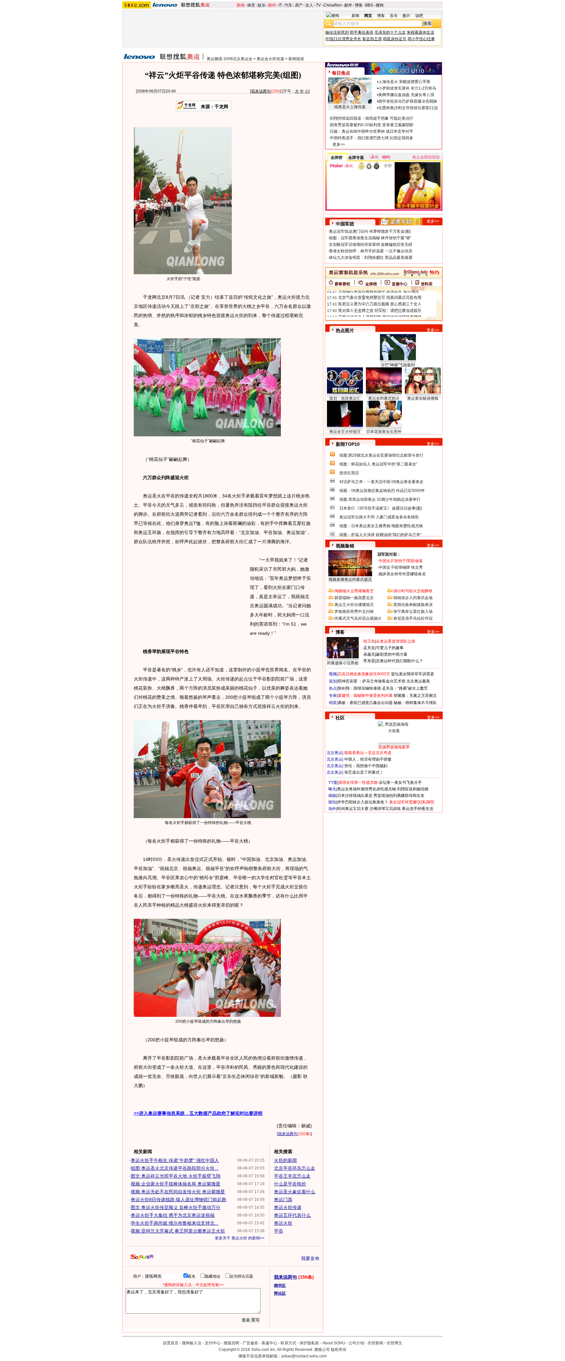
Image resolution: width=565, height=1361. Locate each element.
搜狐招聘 (231, 1343)
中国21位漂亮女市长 (343, 39)
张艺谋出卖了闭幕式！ (364, 772)
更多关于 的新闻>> (240, 1238)
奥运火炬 (283, 1223)
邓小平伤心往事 (421, 39)
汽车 (288, 5)
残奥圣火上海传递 (350, 107)
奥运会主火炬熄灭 (345, 431)
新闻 (241, 5)
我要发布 (310, 1258)
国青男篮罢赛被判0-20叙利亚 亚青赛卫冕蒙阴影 (372, 125)
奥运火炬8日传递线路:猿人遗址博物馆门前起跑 (178, 1199)
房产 (299, 5)
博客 (359, 5)
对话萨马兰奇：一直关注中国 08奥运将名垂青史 (381, 481)
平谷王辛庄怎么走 (292, 1176)
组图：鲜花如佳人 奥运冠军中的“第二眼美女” (378, 464)
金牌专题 (356, 157)
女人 (309, 5)
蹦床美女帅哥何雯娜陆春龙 (402, 574)
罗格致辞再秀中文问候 (354, 611)
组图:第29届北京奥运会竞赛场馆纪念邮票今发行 (381, 455)
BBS (369, 5)
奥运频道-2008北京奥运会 (229, 59)
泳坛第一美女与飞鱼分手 (400, 782)
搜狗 (380, 5)
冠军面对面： (389, 554)
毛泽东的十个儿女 (390, 32)
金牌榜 (336, 157)
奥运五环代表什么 (292, 1215)
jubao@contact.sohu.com (304, 1356)
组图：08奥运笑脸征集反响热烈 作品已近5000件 (382, 490)
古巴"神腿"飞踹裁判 (398, 365)
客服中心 (269, 1343)
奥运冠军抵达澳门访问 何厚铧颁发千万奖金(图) (370, 231)
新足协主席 (372, 39)
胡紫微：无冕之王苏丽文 (415, 695)
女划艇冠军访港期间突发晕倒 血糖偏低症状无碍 (370, 244)
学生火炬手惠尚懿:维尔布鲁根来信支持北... (174, 1223)
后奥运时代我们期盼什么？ (399, 661)
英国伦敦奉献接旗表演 (413, 604)
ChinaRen (332, 5)
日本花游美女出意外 (384, 431)
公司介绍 (356, 1343)
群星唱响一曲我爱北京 (354, 598)
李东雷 (369, 661)
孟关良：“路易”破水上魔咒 (405, 688)
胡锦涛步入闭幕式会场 (413, 598)
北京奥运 (334, 752)
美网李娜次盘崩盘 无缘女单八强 (406, 94)
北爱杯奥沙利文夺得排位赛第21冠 (408, 108)
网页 (368, 15)
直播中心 (399, 284)
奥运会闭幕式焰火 (384, 398)
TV (318, 5)
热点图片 (345, 330)
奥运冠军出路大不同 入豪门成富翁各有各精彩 (379, 517)
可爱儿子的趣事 (389, 648)
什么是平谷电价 (290, 1183)
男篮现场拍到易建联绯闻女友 (398, 795)
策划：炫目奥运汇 (345, 398)
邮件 (348, 5)
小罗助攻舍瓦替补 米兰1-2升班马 (407, 88)
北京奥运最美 (418, 681)
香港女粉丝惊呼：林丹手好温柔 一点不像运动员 (370, 251)
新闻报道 (296, 59)
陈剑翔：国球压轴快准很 (359, 688)
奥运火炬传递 (287, 1207)
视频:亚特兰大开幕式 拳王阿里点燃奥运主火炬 (178, 1231)
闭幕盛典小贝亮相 (342, 663)
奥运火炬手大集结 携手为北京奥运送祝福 (172, 1215)
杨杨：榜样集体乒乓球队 (415, 702)
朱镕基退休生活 (420, 32)
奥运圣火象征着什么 (294, 1191)
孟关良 (369, 648)
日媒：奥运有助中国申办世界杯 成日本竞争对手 (371, 131)
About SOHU (333, 1343)
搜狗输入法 (191, 1343)
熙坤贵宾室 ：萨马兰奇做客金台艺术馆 (371, 681)
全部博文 (394, 1343)
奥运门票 (283, 1199)
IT (280, 5)
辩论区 (280, 1293)
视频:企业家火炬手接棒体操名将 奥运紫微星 (175, 1183)
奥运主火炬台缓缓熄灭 (354, 604)
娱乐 (261, 5)
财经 (272, 5)
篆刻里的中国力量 (391, 654)
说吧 (419, 15)
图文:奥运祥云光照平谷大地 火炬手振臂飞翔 (175, 1176)
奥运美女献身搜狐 (422, 398)
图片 (406, 15)
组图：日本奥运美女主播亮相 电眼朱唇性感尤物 (381, 526)
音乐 (394, 15)
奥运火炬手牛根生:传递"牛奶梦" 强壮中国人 (175, 1160)
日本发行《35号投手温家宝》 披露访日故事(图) (380, 508)
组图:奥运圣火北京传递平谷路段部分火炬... (174, 1168)
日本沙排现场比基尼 (354, 795)
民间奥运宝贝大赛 (352, 808)
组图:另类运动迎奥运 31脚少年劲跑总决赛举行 (379, 499)
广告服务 (250, 1343)
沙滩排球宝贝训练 (385, 808)
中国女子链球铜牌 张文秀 (401, 567)
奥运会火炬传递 (270, 59)
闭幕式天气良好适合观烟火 (358, 618)
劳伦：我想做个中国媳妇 (365, 766)
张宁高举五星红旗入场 (413, 611)
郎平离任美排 (361, 32)
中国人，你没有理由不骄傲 (367, 759)
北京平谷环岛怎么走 (294, 1168)
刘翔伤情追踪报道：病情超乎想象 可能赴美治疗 (371, 118)
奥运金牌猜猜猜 (426, 157)
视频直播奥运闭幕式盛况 (350, 579)
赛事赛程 (342, 284)
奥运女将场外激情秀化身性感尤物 (366, 789)
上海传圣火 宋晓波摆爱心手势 (404, 81)
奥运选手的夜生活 (417, 808)
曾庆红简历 (349, 473)
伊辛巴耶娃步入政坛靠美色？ (362, 802)
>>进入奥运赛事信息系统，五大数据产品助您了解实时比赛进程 (198, 1113)
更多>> (339, 144)
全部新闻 (375, 1343)
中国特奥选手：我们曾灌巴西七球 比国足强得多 (371, 138)
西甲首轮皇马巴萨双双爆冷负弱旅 (407, 101)
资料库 (427, 284)
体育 (251, 5)
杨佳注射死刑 (337, 32)
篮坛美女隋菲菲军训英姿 (412, 674)
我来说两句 (261, 91)
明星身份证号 (394, 39)
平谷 (278, 1231)
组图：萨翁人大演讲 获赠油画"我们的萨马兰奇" (380, 534)
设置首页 (171, 1343)
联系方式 (288, 1343)
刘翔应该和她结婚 (412, 789)
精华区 (280, 1285)
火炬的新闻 (285, 1160)
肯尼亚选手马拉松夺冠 (413, 618)
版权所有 (339, 1349)
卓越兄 (369, 654)
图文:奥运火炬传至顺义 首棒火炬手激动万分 (175, 1207)
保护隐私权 (309, 1343)
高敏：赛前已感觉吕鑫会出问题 (365, 702)
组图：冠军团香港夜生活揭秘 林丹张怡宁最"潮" (370, 238)
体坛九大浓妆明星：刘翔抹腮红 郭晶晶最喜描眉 (370, 257)
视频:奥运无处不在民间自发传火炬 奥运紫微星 (178, 1191)
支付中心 (212, 1343)
